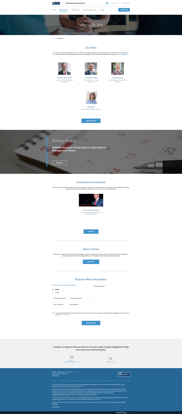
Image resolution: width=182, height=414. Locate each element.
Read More (91, 262)
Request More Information (91, 279)
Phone (57, 289)
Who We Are (64, 10)
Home (54, 10)
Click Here (59, 163)
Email (57, 292)
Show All (91, 231)
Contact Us (124, 10)
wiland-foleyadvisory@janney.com (71, 361)
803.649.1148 (110, 362)
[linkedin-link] (107, 3)
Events (102, 10)
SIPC (66, 373)
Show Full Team (91, 120)
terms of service (65, 314)
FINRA (59, 373)
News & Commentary (89, 10)
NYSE (63, 373)
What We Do (75, 10)
